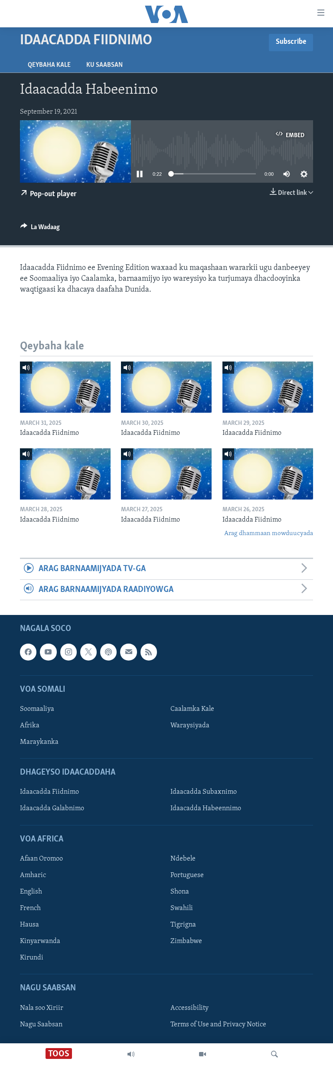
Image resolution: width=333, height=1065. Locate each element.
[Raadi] (274, 1054)
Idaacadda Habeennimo (205, 808)
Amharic (33, 875)
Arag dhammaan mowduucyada (268, 533)
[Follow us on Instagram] (68, 652)
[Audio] (131, 1054)
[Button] (40, 229)
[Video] (202, 1054)
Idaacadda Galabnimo (52, 808)
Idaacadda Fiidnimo (49, 792)
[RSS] (148, 652)
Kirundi (31, 957)
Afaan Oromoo (41, 858)
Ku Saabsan (104, 65)
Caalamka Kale (192, 709)
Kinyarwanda (40, 941)
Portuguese (187, 875)
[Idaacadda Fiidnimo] (65, 387)
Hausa (29, 924)
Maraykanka (39, 742)
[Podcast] (108, 652)
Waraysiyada (189, 725)
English (31, 891)
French (30, 908)
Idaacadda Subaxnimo (203, 792)
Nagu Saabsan (41, 1024)
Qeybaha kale (49, 65)
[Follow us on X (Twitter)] (88, 652)
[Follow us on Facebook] (28, 652)
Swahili (181, 908)
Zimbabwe (186, 941)
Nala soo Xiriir (41, 1008)
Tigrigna (183, 924)
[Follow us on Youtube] (48, 652)
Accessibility (189, 1008)
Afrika (29, 725)
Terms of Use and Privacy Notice (218, 1024)
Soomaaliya (37, 709)
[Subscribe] (128, 652)
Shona (179, 891)
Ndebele (183, 858)
